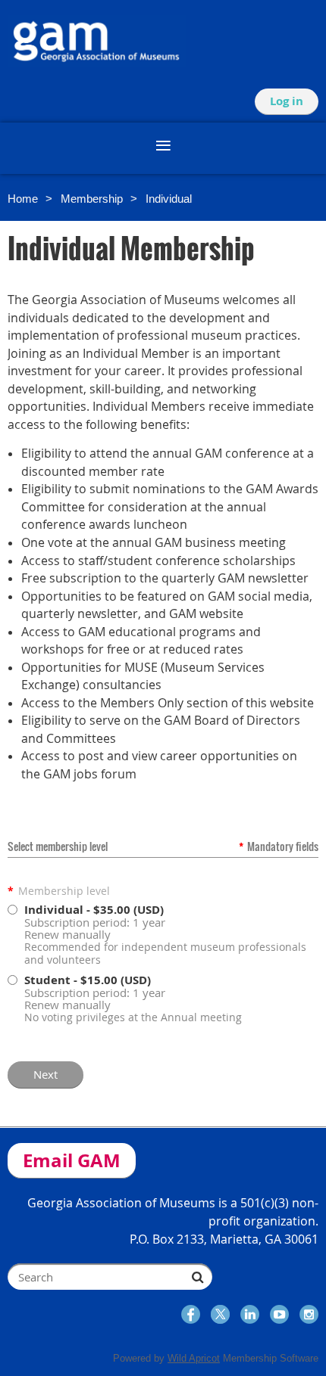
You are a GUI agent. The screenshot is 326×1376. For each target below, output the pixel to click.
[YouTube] (279, 1314)
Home (23, 198)
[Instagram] (308, 1314)
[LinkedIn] (249, 1314)
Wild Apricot (194, 1358)
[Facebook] (190, 1314)
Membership (92, 198)
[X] (220, 1314)
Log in (286, 101)
